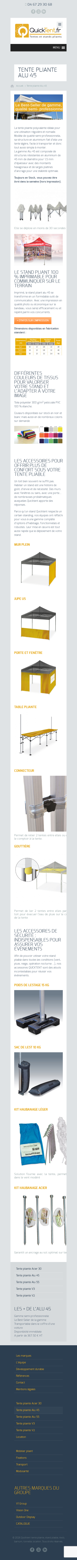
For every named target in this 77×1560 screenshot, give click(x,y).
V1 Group (21, 1503)
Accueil (19, 86)
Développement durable (30, 1369)
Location (21, 1437)
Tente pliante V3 (25, 1289)
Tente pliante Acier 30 (28, 1269)
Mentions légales (25, 1389)
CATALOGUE (23, 1524)
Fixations (21, 1458)
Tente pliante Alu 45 (37, 86)
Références (22, 1376)
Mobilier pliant (24, 1451)
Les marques (23, 1356)
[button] (56, 47)
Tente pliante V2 (25, 1295)
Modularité (22, 1471)
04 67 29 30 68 (39, 4)
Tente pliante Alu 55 (27, 1282)
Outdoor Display (25, 1517)
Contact (20, 1382)
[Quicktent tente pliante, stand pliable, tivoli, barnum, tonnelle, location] (38, 31)
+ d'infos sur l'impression (33, 320)
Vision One (22, 1510)
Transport (21, 1464)
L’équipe (21, 1362)
